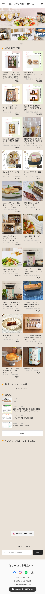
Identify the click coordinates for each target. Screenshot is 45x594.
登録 (37, 552)
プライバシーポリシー (23, 577)
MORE (22, 433)
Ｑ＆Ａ (22, 43)
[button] (3, 4)
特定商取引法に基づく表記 (22, 581)
